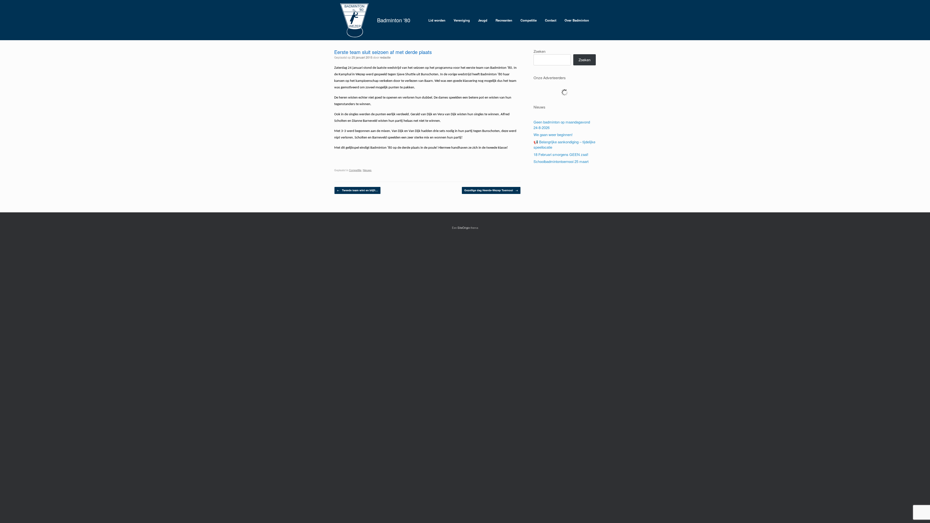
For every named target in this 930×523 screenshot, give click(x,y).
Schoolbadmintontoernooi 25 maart (561, 161)
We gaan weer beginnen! (553, 134)
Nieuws (367, 170)
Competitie (528, 20)
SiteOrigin (463, 228)
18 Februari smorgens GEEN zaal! (561, 154)
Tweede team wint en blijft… (357, 190)
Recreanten (504, 20)
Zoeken (539, 51)
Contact (550, 20)
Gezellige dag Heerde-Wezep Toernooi (491, 190)
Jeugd (482, 20)
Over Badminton (577, 20)
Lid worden (436, 20)
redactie (385, 57)
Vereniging (462, 20)
